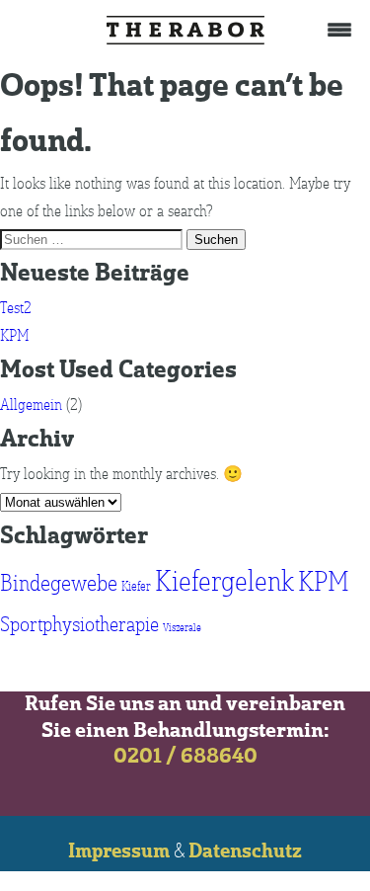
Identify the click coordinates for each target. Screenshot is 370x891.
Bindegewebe (58, 584)
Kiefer (136, 587)
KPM (14, 336)
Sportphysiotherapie (79, 624)
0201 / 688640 (185, 757)
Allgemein (31, 405)
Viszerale (182, 628)
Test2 (16, 308)
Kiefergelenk (224, 582)
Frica (185, 29)
